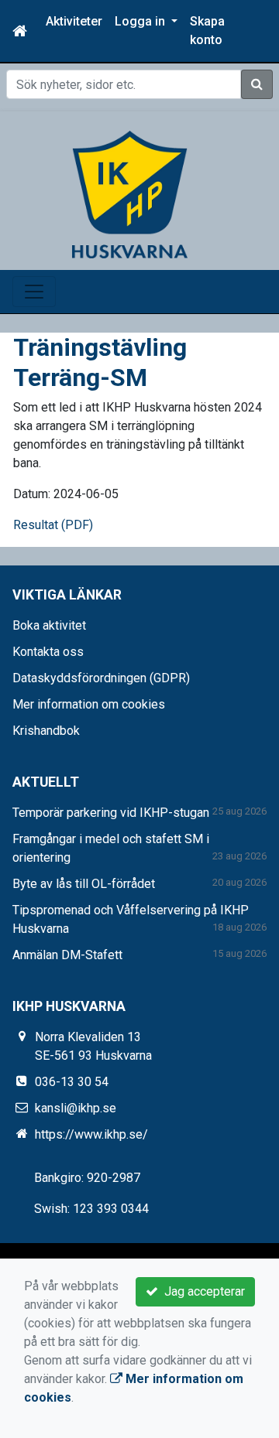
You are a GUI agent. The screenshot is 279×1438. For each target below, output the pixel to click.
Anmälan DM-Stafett (67, 955)
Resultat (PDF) (53, 524)
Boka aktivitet (49, 625)
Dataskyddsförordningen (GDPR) (101, 678)
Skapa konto (207, 30)
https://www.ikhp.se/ (91, 1134)
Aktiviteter (74, 21)
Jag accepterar (201, 1291)
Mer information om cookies (88, 704)
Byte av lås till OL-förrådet (83, 883)
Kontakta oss (48, 651)
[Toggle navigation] (34, 291)
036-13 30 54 (71, 1081)
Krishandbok (46, 730)
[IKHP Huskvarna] (130, 193)
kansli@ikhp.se (75, 1108)
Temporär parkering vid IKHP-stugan (110, 812)
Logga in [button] (141, 21)
